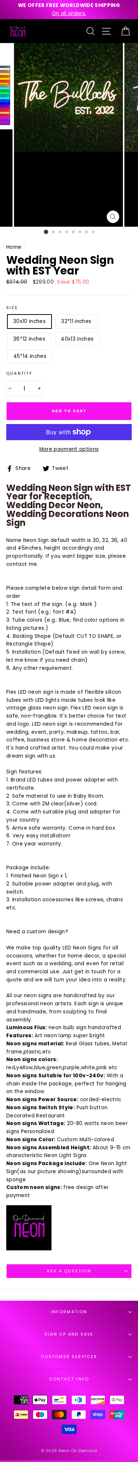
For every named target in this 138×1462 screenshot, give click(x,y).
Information (69, 1312)
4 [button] (67, 232)
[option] (69, 9)
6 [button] (80, 232)
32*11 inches (76, 321)
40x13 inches (77, 338)
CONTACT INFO (69, 1379)
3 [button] (60, 232)
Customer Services (69, 1356)
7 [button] (87, 232)
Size (12, 307)
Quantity (19, 373)
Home (13, 247)
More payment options (69, 449)
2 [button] (54, 232)
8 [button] (93, 232)
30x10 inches (29, 321)
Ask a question (69, 1271)
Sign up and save (69, 1334)
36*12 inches (29, 338)
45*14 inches (29, 356)
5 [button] (73, 232)
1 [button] (46, 232)
